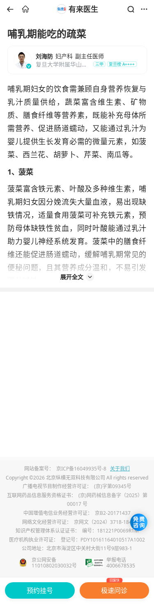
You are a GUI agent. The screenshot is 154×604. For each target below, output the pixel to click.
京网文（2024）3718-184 (103, 522)
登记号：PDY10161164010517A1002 (103, 539)
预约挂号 (40, 590)
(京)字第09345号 (112, 486)
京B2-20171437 (113, 512)
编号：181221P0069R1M (110, 530)
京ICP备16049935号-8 (81, 468)
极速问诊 (114, 588)
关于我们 (120, 468)
